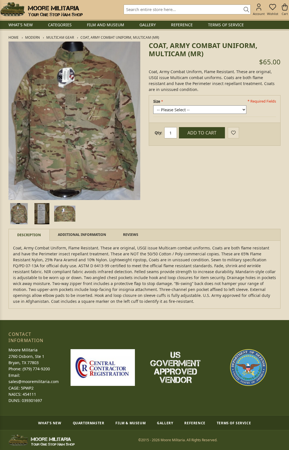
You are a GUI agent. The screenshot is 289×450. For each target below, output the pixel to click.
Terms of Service (234, 423)
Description (29, 234)
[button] (19, 214)
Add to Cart (201, 133)
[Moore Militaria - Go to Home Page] (41, 9)
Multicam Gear (60, 37)
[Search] (244, 10)
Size (156, 101)
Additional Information (82, 234)
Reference (194, 423)
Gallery (165, 423)
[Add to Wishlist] (233, 132)
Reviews (130, 234)
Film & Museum (130, 423)
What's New (50, 423)
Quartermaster (88, 423)
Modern (32, 37)
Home (13, 37)
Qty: (158, 132)
